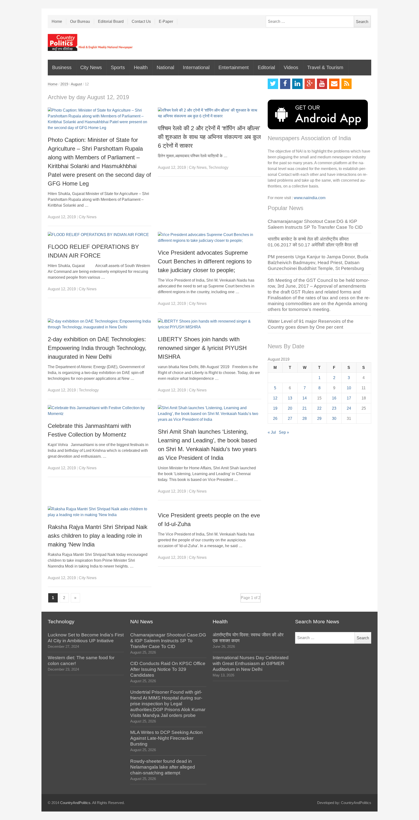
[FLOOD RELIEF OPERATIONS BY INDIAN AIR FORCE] (99, 235)
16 (334, 398)
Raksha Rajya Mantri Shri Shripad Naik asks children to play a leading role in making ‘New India (97, 536)
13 (290, 398)
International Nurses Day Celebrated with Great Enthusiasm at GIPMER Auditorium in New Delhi (251, 663)
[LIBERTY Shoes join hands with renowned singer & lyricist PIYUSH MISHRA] (209, 324)
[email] (334, 84)
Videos (291, 67)
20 (290, 408)
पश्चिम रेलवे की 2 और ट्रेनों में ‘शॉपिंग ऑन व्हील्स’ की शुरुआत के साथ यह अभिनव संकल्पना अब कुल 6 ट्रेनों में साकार (209, 137)
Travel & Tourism (325, 67)
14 (304, 398)
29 (319, 418)
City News (91, 67)
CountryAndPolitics (75, 803)
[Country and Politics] (91, 42)
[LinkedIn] (297, 84)
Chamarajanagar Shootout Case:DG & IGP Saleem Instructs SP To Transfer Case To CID (168, 640)
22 (319, 408)
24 (349, 408)
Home (57, 21)
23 (334, 408)
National (165, 67)
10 (349, 388)
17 (349, 398)
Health (141, 67)
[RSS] (346, 84)
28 (304, 418)
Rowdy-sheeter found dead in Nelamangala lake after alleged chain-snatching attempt (162, 767)
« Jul (272, 432)
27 (290, 418)
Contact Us (141, 21)
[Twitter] (273, 84)
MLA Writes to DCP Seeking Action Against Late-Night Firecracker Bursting (166, 738)
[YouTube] (322, 84)
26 (275, 418)
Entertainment (233, 67)
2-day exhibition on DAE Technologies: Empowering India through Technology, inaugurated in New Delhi (97, 348)
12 (275, 398)
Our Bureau (80, 21)
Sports (118, 67)
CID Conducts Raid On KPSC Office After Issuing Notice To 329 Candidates (167, 669)
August (76, 84)
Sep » (284, 432)
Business (62, 67)
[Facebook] (285, 84)
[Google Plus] (310, 84)
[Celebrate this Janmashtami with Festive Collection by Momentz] (99, 411)
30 (334, 418)
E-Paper (166, 21)
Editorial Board (111, 21)
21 (304, 408)
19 (275, 408)
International (196, 67)
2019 (64, 84)
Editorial (266, 67)
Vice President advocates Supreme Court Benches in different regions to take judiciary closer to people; (204, 261)
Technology (218, 167)
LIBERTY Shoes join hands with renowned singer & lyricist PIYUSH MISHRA (202, 348)
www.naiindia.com (309, 198)
